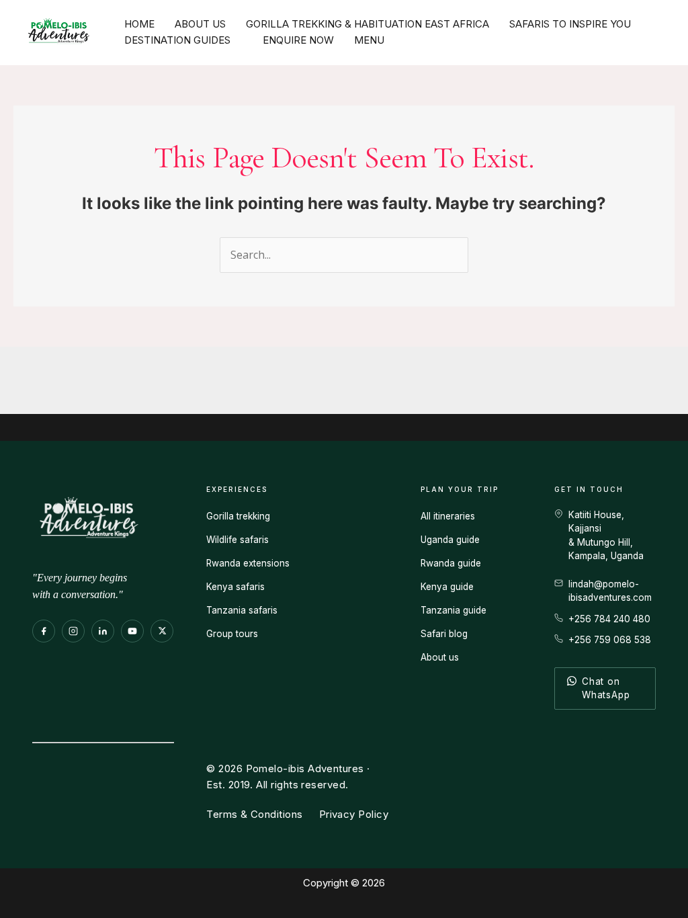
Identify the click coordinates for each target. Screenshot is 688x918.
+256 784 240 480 (609, 619)
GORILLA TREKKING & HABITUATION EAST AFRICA (367, 23)
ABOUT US (200, 23)
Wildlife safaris (237, 539)
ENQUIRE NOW (298, 40)
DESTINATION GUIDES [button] (177, 40)
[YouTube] (132, 631)
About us (440, 657)
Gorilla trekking (238, 516)
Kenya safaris (235, 586)
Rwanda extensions (248, 563)
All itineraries (448, 516)
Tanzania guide (453, 610)
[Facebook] (43, 631)
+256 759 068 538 (609, 639)
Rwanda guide (451, 563)
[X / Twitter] (161, 631)
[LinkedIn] (102, 631)
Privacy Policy (353, 814)
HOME (139, 23)
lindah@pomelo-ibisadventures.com (610, 591)
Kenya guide (447, 586)
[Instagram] (73, 631)
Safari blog (444, 633)
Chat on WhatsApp (606, 688)
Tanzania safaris (241, 610)
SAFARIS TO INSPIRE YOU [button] (570, 23)
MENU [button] (369, 40)
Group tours (232, 633)
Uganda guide (450, 539)
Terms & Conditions (254, 814)
